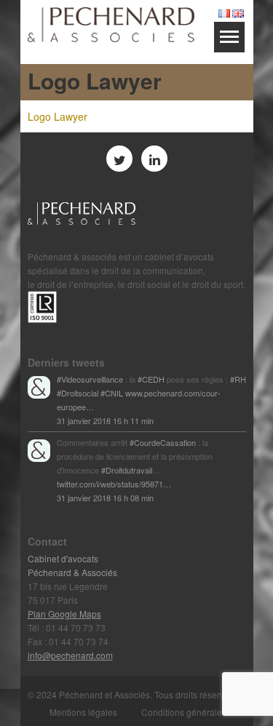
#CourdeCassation (163, 442)
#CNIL (111, 393)
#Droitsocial (77, 393)
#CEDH (151, 379)
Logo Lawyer (57, 116)
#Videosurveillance (90, 379)
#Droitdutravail (126, 470)
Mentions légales (83, 712)
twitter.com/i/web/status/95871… (114, 484)
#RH (238, 379)
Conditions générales (183, 712)
